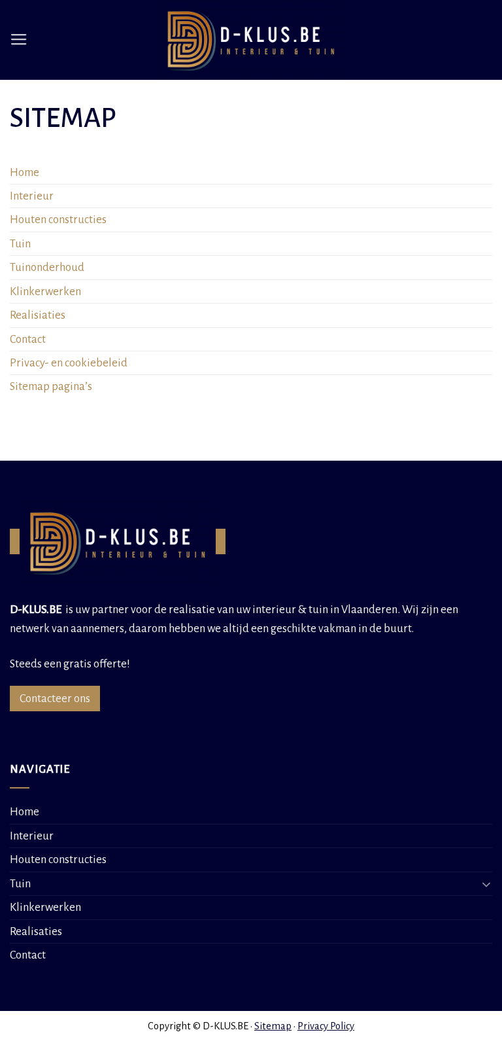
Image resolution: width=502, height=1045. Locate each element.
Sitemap (273, 1026)
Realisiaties (37, 315)
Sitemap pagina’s (51, 386)
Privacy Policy (325, 1026)
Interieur (32, 196)
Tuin (20, 244)
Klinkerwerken (45, 291)
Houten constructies (58, 219)
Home (24, 172)
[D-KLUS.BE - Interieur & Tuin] (251, 40)
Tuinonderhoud (47, 267)
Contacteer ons (55, 698)
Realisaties (36, 931)
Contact (28, 339)
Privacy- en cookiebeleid (68, 363)
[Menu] (19, 40)
